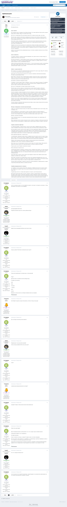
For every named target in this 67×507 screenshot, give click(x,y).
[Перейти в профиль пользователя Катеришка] (6, 188)
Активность (8, 5)
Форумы (3, 7)
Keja (6, 24)
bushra (9, 16)
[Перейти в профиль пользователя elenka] (6, 212)
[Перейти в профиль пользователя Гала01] (6, 233)
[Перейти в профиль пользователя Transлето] (6, 304)
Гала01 (6, 226)
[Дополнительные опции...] (47, 25)
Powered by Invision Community (33, 505)
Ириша (54, 45)
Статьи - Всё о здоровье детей (56, 32)
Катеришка (6, 183)
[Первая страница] (2, 21)
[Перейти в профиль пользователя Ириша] (51, 47)
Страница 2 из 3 (19, 21)
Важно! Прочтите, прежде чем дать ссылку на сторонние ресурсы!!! (56, 26)
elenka (6, 206)
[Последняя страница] (15, 21)
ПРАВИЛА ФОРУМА (54, 22)
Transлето (6, 298)
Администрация (17, 7)
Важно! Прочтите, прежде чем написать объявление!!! (56, 19)
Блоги (12, 7)
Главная (3, 5)
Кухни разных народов (16, 17)
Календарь (8, 7)
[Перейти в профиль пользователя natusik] (59, 43)
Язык (30, 504)
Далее (12, 21)
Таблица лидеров (33, 7)
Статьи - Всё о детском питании (56, 29)
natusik (62, 42)
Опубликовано (16, 183)
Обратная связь (35, 504)
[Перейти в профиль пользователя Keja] (6, 31)
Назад (5, 21)
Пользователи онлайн (25, 7)
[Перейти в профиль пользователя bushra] (3, 17)
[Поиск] (64, 5)
